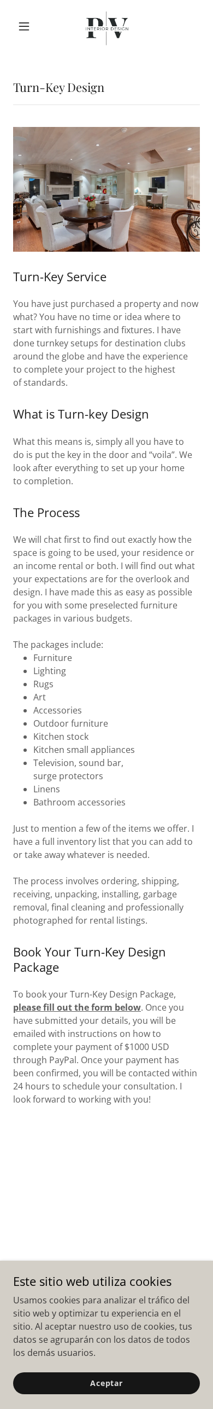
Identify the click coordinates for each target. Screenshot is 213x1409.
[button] (27, 26)
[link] (106, 26)
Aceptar (106, 1383)
